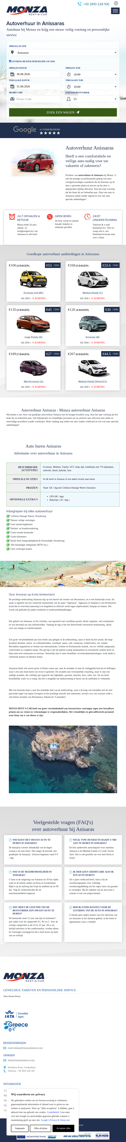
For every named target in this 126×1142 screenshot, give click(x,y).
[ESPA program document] (63, 1136)
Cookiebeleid (53, 1112)
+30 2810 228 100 (96, 4)
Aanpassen (20, 1128)
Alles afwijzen (40, 1128)
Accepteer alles (63, 1128)
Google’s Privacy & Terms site (55, 1120)
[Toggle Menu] (115, 10)
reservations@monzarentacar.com (25, 1048)
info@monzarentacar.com (21, 1060)
